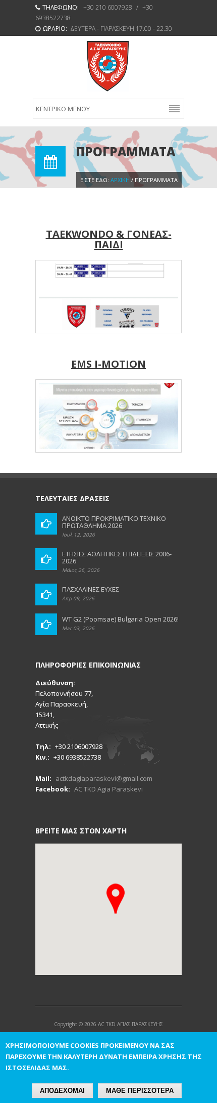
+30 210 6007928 (107, 7)
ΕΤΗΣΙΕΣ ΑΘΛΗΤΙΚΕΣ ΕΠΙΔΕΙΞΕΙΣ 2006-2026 (117, 557)
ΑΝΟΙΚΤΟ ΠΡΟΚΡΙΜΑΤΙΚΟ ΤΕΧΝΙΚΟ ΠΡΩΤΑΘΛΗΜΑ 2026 (114, 522)
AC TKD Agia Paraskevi (108, 788)
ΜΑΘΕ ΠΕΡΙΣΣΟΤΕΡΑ (140, 1090)
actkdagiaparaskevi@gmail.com (104, 778)
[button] (115, 898)
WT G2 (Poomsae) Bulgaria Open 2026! (120, 619)
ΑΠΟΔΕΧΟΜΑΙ (62, 1090)
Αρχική (120, 180)
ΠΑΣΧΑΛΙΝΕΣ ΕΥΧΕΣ (90, 589)
